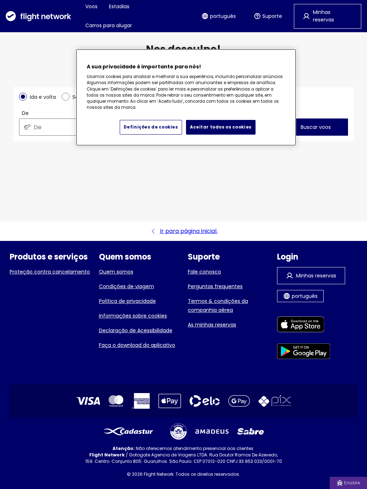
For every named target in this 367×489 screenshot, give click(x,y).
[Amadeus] (212, 431)
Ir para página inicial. (189, 231)
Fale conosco (204, 271)
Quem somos (116, 271)
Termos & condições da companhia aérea (218, 305)
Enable (352, 483)
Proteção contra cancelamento (50, 271)
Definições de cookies (151, 127)
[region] (186, 97)
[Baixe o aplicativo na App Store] (303, 325)
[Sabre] (250, 431)
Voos (91, 6)
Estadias (119, 6)
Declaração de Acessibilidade (135, 330)
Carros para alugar (108, 25)
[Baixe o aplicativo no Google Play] (303, 352)
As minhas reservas (212, 324)
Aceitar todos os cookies (221, 127)
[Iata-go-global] (178, 431)
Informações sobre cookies (133, 315)
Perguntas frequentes (215, 286)
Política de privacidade (127, 301)
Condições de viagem (126, 286)
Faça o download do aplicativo (137, 345)
